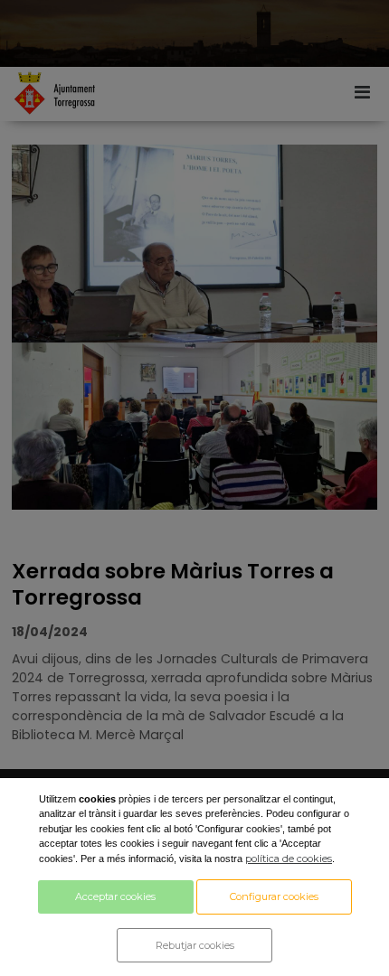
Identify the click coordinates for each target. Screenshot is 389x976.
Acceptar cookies (115, 896)
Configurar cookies (274, 896)
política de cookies (288, 858)
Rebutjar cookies (195, 945)
